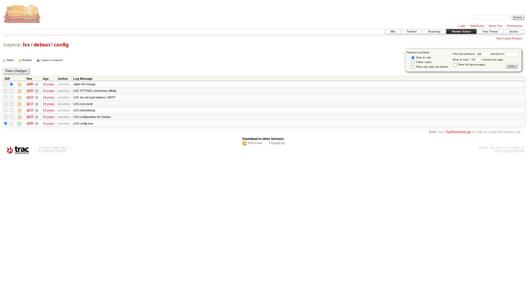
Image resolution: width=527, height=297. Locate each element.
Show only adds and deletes (431, 66)
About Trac (496, 25)
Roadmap (434, 31)
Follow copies (423, 62)
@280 (30, 84)
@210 (30, 117)
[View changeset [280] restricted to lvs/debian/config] (36, 84)
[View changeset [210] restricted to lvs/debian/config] (36, 117)
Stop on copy (423, 57)
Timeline (412, 31)
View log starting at (464, 54)
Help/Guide (477, 25)
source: (12, 45)
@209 (30, 123)
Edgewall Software (54, 150)
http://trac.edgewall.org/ (509, 150)
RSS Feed (255, 143)
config (61, 45)
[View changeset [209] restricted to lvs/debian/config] (36, 123)
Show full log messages (471, 64)
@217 (30, 104)
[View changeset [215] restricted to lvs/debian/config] (36, 110)
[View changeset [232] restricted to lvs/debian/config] (36, 91)
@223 (30, 97)
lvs (26, 45)
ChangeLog (276, 143)
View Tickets (490, 31)
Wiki (392, 31)
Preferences (514, 25)
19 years (49, 84)
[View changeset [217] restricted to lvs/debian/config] (36, 104)
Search (513, 31)
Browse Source (461, 31)
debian (41, 45)
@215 (30, 110)
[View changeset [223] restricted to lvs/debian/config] (36, 97)
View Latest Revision (509, 38)
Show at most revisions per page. (478, 59)
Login (462, 25)
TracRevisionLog (458, 132)
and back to (498, 54)
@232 (30, 91)
